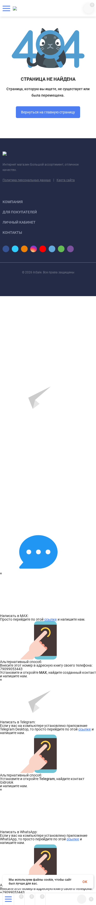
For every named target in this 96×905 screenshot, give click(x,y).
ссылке (50, 619)
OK (84, 882)
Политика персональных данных (27, 180)
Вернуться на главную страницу (48, 112)
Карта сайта (66, 180)
